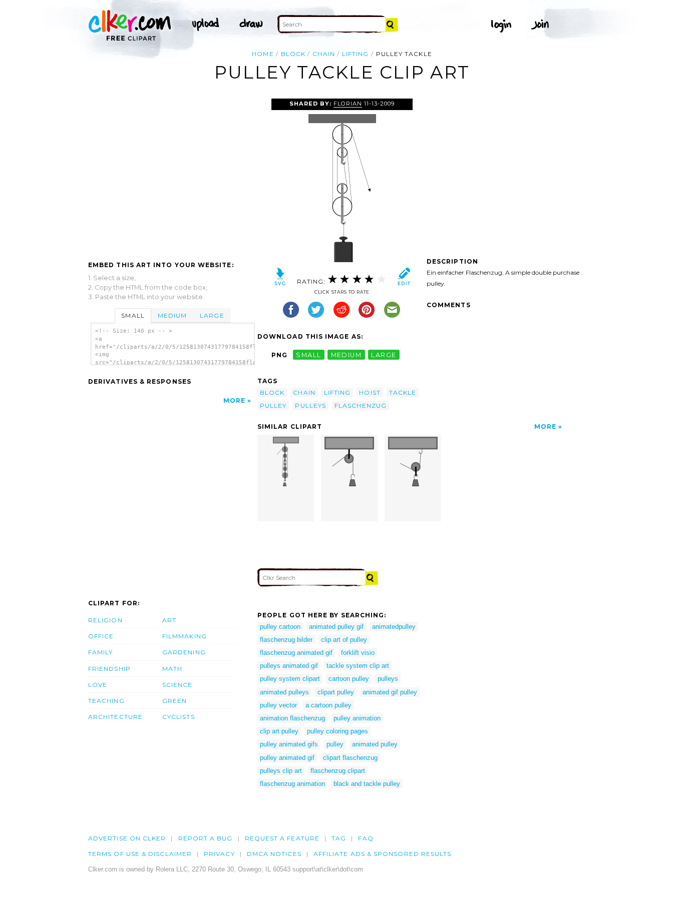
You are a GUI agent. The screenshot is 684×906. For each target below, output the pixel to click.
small (308, 355)
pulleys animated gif (289, 665)
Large (212, 315)
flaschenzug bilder (286, 639)
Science (177, 684)
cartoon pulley (348, 678)
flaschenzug (360, 405)
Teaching (106, 700)
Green (174, 700)
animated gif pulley (390, 692)
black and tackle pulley (366, 783)
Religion (105, 620)
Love (97, 684)
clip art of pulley (344, 639)
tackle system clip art (357, 665)
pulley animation (357, 718)
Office (101, 636)
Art (169, 620)
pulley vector (278, 705)
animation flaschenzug (292, 718)
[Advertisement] (172, 174)
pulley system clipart (290, 678)
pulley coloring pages (337, 731)
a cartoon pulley (328, 705)
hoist (369, 392)
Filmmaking (184, 636)
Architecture (115, 716)
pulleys (310, 405)
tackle (402, 392)
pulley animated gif (287, 757)
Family (100, 652)
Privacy (219, 853)
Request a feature (282, 838)
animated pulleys (284, 692)
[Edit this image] (404, 279)
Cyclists (178, 716)
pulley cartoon (280, 626)
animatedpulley (394, 626)
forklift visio (358, 652)
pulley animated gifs (289, 744)
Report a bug (205, 838)
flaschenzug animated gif (296, 652)
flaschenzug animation (292, 783)
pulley (273, 405)
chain (323, 54)
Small (132, 315)
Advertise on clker (127, 838)
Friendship (109, 668)
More (234, 400)
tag (338, 838)
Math (172, 668)
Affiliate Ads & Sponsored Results (382, 853)
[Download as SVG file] (280, 279)
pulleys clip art (281, 770)
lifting (355, 54)
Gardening (184, 652)
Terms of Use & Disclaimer (140, 853)
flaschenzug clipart (337, 770)
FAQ (365, 838)
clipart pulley (335, 692)
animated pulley (375, 744)
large (383, 355)
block (293, 54)
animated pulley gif (336, 626)
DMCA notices (274, 853)
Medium (172, 315)
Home (262, 54)
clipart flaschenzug (350, 757)
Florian (347, 103)
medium (346, 355)
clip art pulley (279, 731)
